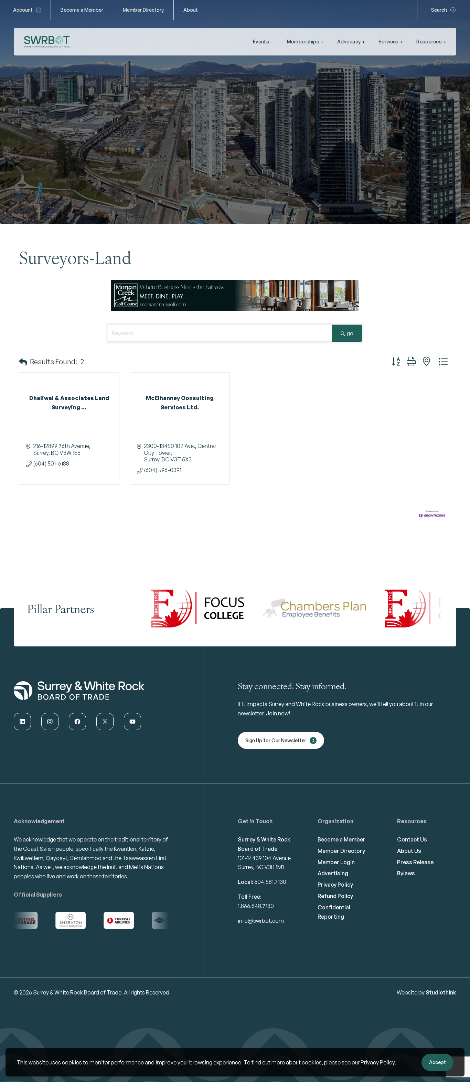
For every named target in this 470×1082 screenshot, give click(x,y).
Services (388, 41)
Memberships (303, 41)
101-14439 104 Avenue (264, 858)
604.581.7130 (270, 881)
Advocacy (349, 41)
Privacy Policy (378, 1062)
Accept (437, 1062)
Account (23, 10)
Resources (429, 41)
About (190, 10)
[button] (23, 362)
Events (261, 41)
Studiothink (441, 992)
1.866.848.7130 (256, 905)
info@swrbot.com (261, 920)
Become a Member (82, 10)
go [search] (350, 333)
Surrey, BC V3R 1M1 (261, 867)
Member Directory (143, 10)
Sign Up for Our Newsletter (275, 740)
